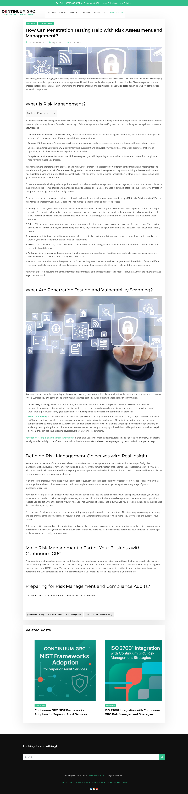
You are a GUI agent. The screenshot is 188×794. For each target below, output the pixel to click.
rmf (87, 614)
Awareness (31, 23)
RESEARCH (74, 13)
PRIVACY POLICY (83, 782)
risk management (73, 614)
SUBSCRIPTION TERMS (117, 782)
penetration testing (35, 614)
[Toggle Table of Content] (52, 113)
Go (162, 756)
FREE (105, 13)
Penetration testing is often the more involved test (50, 437)
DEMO (97, 13)
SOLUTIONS (51, 13)
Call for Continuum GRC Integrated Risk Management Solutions (96, 3)
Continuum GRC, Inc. (97, 775)
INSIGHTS (86, 13)
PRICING (63, 13)
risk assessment (55, 614)
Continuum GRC (46, 23)
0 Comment (75, 42)
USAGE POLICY (98, 782)
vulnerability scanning (102, 614)
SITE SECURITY (67, 782)
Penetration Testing (37, 416)
